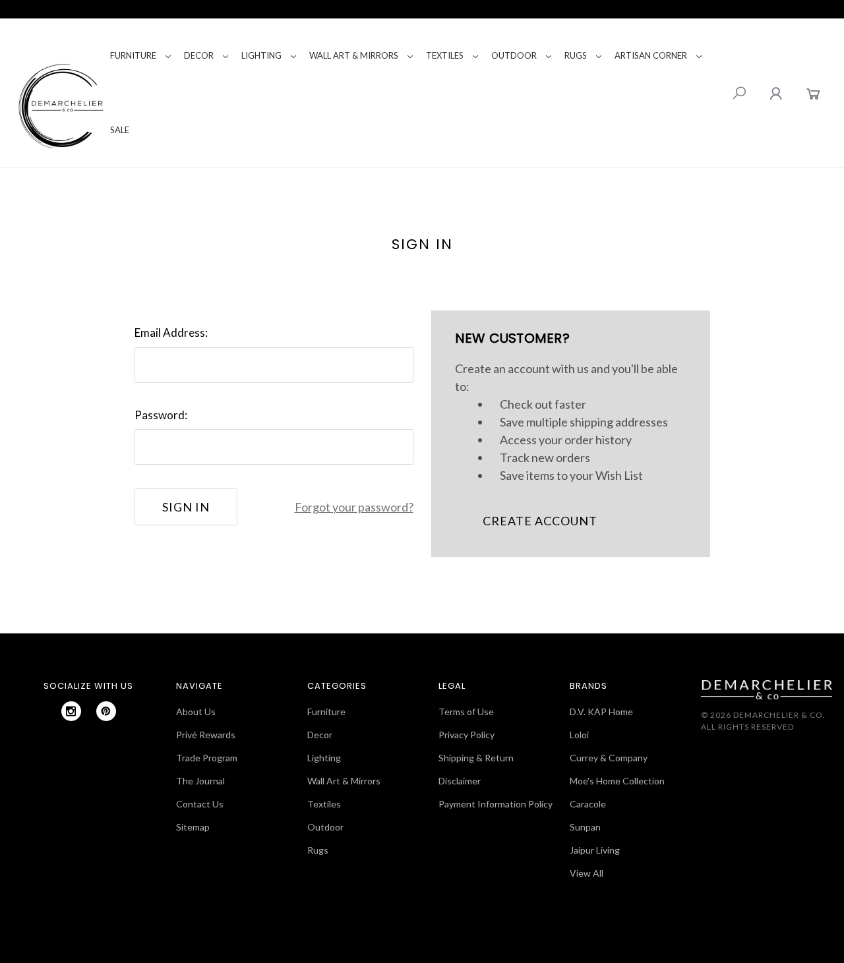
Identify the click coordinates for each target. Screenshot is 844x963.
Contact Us (200, 803)
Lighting (261, 55)
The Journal (200, 780)
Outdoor (514, 55)
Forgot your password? (354, 507)
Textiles (445, 55)
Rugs (575, 55)
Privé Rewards (205, 734)
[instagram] (71, 711)
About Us (196, 711)
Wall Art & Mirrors (353, 55)
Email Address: (171, 332)
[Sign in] (776, 93)
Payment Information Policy (495, 803)
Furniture (133, 55)
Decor (199, 55)
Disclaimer (459, 780)
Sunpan (585, 826)
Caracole (588, 803)
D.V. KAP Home (601, 711)
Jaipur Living (595, 850)
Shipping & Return (476, 757)
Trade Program (206, 757)
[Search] (739, 93)
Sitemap (193, 826)
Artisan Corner (651, 55)
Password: (161, 415)
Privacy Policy (466, 734)
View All (586, 873)
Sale (119, 130)
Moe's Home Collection (617, 780)
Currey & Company (609, 757)
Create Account (540, 520)
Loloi (579, 734)
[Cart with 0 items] (813, 93)
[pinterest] (106, 711)
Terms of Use (466, 711)
